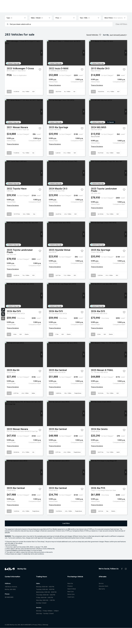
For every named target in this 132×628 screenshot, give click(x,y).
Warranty (102, 589)
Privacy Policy (37, 625)
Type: (8, 18)
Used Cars (70, 597)
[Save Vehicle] (40, 69)
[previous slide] (6, 53)
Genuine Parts (103, 586)
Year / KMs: (84, 18)
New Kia (70, 583)
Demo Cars (71, 594)
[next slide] (41, 53)
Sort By (106, 35)
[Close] (3, 318)
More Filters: (108, 18)
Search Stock (71, 589)
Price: (57, 18)
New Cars (70, 591)
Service (101, 583)
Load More (66, 523)
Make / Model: (36, 18)
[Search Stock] (3, 314)
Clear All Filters (121, 24)
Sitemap (45, 625)
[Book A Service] (3, 310)
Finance (70, 586)
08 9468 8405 (9, 597)
